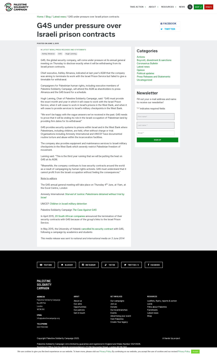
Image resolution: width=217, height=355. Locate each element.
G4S (60, 54)
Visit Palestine (117, 319)
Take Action (136, 7)
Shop (197, 7)
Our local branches (118, 310)
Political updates (145, 73)
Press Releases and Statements (71, 50)
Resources (167, 7)
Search (190, 6)
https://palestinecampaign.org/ (16, 7)
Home (40, 16)
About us (78, 301)
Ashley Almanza (48, 54)
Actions (141, 57)
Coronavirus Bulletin (147, 63)
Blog (48, 16)
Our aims (78, 304)
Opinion (141, 70)
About (152, 7)
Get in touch (79, 313)
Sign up (157, 140)
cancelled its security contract (97, 229)
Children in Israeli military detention (68, 203)
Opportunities (80, 307)
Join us (113, 304)
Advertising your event (120, 316)
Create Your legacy (119, 322)
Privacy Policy (105, 351)
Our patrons (79, 310)
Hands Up (168, 338)
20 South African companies (70, 216)
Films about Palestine (157, 307)
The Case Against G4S (85, 210)
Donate (209, 7)
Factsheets (152, 310)
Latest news (59, 16)
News (182, 7)
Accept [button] (195, 351)
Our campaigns (117, 301)
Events (113, 313)
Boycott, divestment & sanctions (154, 60)
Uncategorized (144, 80)
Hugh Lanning (71, 54)
